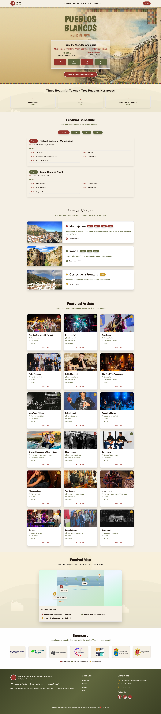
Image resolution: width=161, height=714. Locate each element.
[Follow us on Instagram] (125, 697)
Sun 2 (98, 132)
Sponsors (97, 3)
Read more (45, 347)
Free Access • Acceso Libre (80, 74)
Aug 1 (104, 226)
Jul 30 (90, 226)
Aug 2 (110, 226)
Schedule (67, 3)
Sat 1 (86, 132)
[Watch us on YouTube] (130, 697)
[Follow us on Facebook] (119, 697)
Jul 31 (97, 226)
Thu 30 (63, 132)
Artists (83, 3)
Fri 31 (75, 132)
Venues (76, 3)
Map (89, 3)
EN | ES (147, 3)
